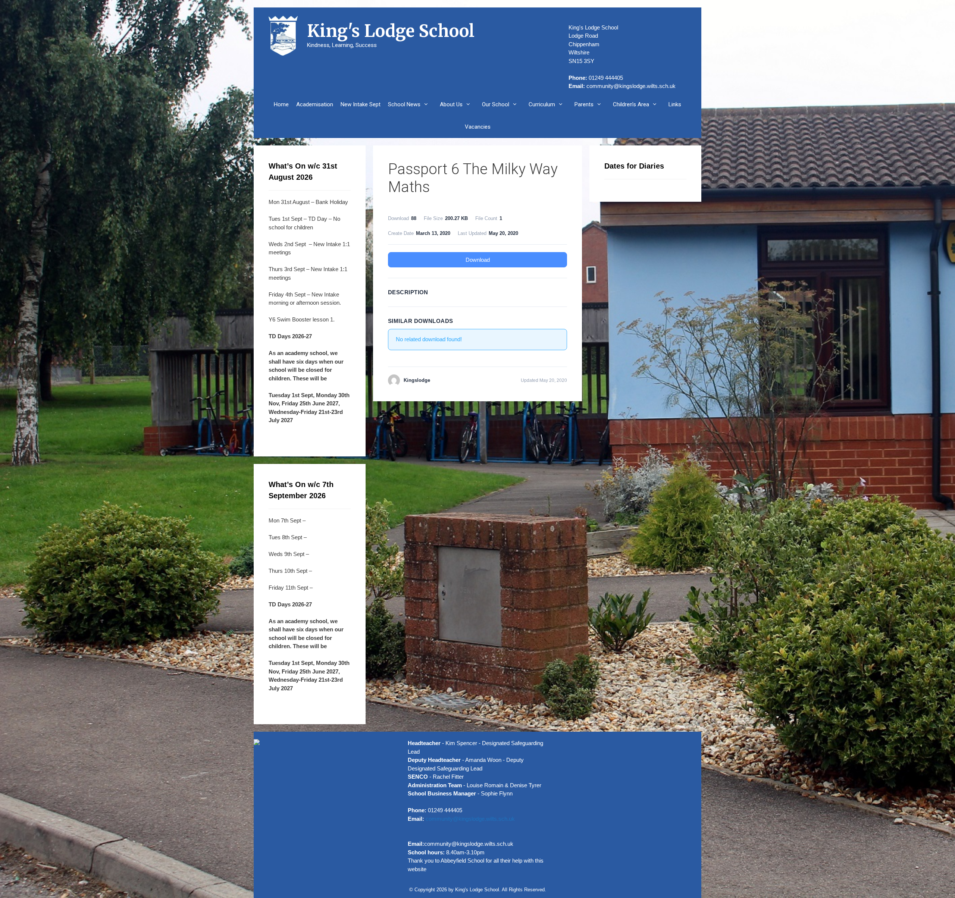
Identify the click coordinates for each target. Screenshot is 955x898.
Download (478, 260)
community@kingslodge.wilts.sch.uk (631, 86)
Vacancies (478, 126)
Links (674, 104)
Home (281, 104)
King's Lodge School (391, 31)
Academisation (314, 104)
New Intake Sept (361, 104)
